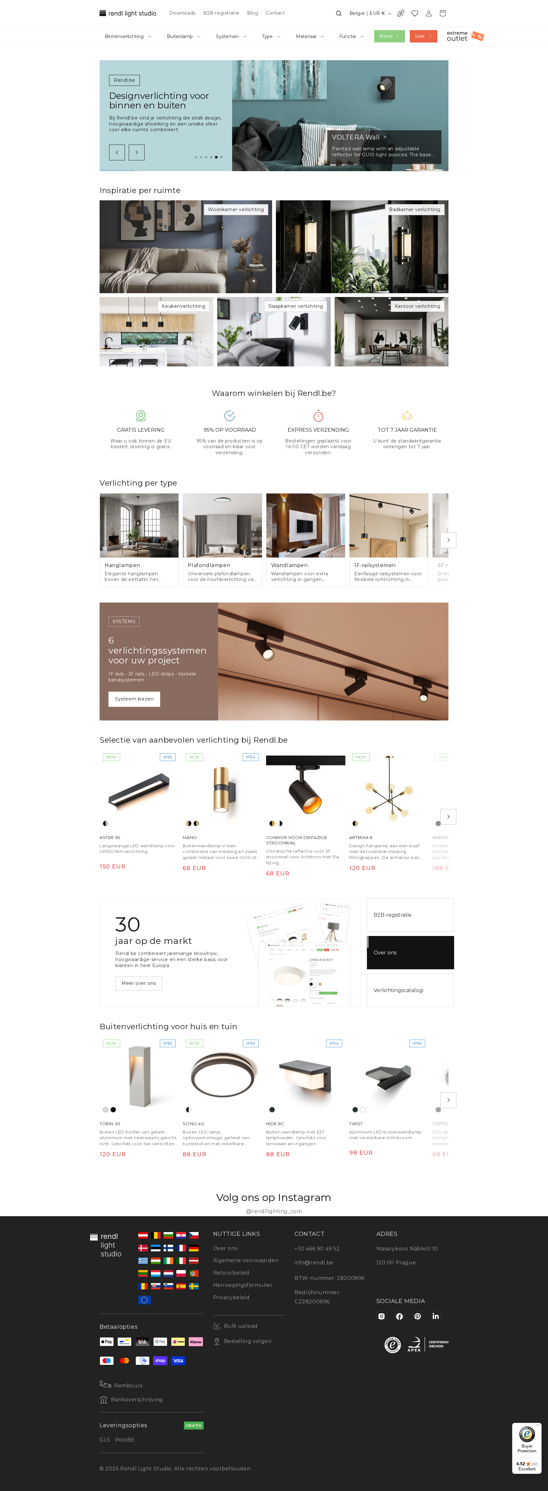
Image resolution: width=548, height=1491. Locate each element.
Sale (420, 36)
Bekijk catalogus (141, 980)
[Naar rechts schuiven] (137, 152)
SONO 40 (193, 1123)
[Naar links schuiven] (117, 152)
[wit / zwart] (280, 823)
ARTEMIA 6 (360, 837)
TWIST (356, 1123)
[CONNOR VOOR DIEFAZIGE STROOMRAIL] (305, 789)
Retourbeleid (231, 1273)
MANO (190, 837)
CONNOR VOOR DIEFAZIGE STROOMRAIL (296, 840)
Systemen (227, 36)
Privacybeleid (231, 1297)
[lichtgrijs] (105, 1110)
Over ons (385, 953)
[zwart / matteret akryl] (105, 823)
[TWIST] (388, 1076)
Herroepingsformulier (243, 1285)
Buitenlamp (180, 36)
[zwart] (438, 823)
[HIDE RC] (305, 1076)
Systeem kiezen (134, 699)
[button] (339, 13)
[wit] (363, 1110)
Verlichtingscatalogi (398, 990)
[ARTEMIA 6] (388, 789)
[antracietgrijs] (272, 1110)
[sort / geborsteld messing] (196, 823)
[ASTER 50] (139, 789)
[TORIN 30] (139, 1076)
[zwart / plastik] (189, 1110)
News (386, 36)
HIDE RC (275, 1123)
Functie (347, 36)
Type (267, 36)
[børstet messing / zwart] (189, 823)
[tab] (196, 157)
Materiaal (306, 36)
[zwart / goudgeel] (272, 823)
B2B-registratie (393, 915)
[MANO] (222, 789)
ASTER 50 (110, 837)
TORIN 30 (110, 1123)
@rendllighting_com (274, 1211)
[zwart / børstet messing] (355, 823)
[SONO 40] (222, 1076)
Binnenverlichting (124, 36)
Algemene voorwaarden (246, 1260)
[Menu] (538, 1426)
